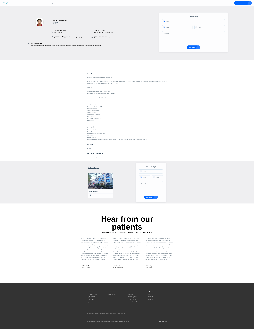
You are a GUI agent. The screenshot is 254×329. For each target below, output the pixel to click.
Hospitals (30, 3)
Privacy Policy (150, 299)
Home (88, 8)
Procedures (41, 3)
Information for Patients (132, 296)
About (23, 3)
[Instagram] (166, 321)
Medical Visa (130, 294)
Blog (148, 297)
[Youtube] (160, 321)
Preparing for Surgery (132, 297)
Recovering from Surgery (133, 301)
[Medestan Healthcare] (5, 3)
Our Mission (150, 296)
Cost (47, 3)
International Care (15, 3)
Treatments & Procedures (93, 297)
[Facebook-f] (157, 321)
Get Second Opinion (92, 294)
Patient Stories (91, 299)
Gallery (51, 3)
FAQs (89, 302)
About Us (149, 294)
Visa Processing (91, 296)
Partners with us (111, 294)
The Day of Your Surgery (133, 299)
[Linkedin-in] (163, 321)
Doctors (35, 3)
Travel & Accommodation (93, 301)
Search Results (95, 8)
